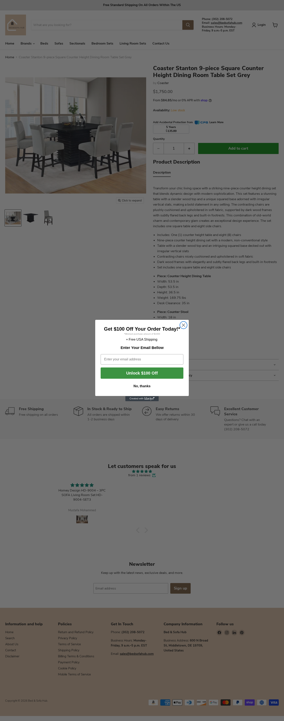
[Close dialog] (183, 325)
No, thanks (142, 386)
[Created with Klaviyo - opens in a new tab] (142, 398)
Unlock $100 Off (142, 373)
